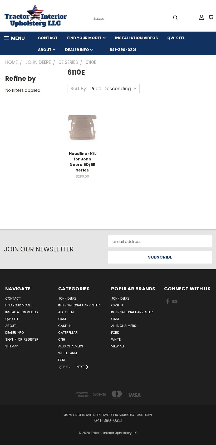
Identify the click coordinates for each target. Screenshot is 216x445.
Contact (48, 38)
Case (62, 319)
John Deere (67, 298)
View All (117, 346)
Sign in (11, 339)
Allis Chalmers (70, 346)
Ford (62, 360)
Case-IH (64, 325)
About (45, 49)
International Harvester (79, 305)
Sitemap (11, 346)
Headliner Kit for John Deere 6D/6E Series (82, 162)
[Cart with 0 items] (210, 17)
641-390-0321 (123, 49)
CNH (61, 339)
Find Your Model (84, 38)
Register (31, 339)
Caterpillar (68, 332)
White (116, 339)
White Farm (67, 353)
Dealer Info (77, 49)
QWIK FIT (176, 38)
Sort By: (79, 88)
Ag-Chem (66, 312)
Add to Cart (82, 127)
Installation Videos (136, 38)
